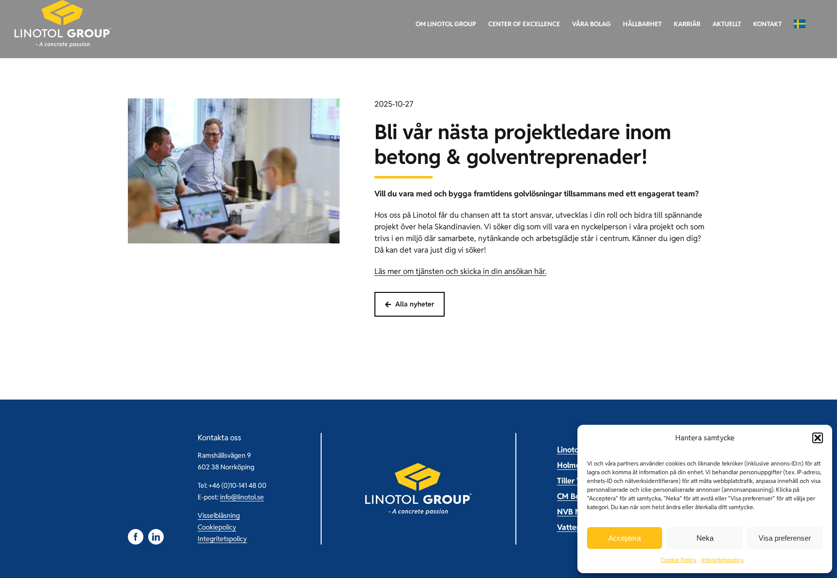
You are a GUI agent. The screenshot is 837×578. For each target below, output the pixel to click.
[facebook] (135, 537)
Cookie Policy (679, 559)
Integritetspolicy (722, 559)
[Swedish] (800, 24)
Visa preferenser (785, 538)
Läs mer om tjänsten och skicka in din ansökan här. (460, 271)
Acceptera (624, 538)
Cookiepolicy (217, 527)
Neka (705, 538)
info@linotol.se (242, 497)
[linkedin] (156, 537)
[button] (817, 438)
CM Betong (576, 496)
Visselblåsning (219, 515)
